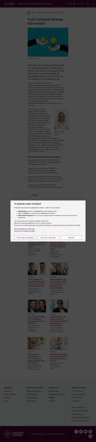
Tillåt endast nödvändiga (24, 238)
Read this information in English (24, 231)
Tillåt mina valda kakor (48, 238)
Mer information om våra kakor (24, 229)
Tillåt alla (71, 238)
